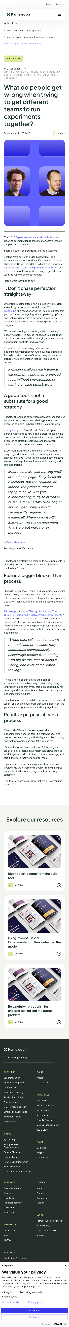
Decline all (34, 1317)
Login (49, 4)
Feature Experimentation (16, 1162)
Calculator (9, 1207)
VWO (6, 1235)
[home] (18, 14)
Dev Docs (9, 1198)
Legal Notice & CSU (46, 1230)
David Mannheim (16, 542)
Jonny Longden (13, 430)
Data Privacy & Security (15, 1107)
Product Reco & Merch (15, 1097)
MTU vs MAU (43, 1082)
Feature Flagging (12, 1152)
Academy (8, 1193)
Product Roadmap (13, 1202)
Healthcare (42, 1100)
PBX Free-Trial (11, 1087)
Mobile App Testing (13, 1092)
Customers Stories (13, 1188)
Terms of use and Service (49, 1221)
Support (40, 1202)
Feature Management (14, 1082)
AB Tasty (8, 1240)
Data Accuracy (11, 1102)
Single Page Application (15, 1112)
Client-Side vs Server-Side (17, 1171)
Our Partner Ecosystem (15, 1258)
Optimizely (9, 1230)
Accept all (34, 1310)
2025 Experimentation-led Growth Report (33, 237)
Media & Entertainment (48, 1125)
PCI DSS (41, 1235)
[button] (60, 3)
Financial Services (45, 1105)
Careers (40, 1193)
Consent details (10, 1302)
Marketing (41, 1148)
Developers (42, 1157)
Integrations (10, 1121)
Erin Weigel (10, 611)
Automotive (42, 1115)
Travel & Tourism (45, 1120)
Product (40, 1153)
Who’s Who (9, 1212)
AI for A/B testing (12, 1166)
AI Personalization (13, 1116)
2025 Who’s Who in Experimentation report (33, 267)
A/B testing (9, 1139)
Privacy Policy (43, 1225)
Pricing (40, 1078)
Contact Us (42, 1198)
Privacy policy (36, 1302)
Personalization (11, 1157)
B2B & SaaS (42, 1130)
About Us (41, 1188)
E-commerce (43, 1110)
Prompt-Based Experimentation (12, 1145)
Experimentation (12, 1078)
